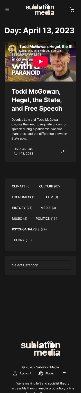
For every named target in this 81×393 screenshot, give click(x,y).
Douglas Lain (23, 149)
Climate (21, 186)
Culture (49, 186)
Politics (47, 218)
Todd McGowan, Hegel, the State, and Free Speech (36, 100)
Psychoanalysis (29, 229)
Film (52, 197)
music (19, 218)
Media (48, 208)
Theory (22, 240)
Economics (25, 197)
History (22, 208)
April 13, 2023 (23, 153)
